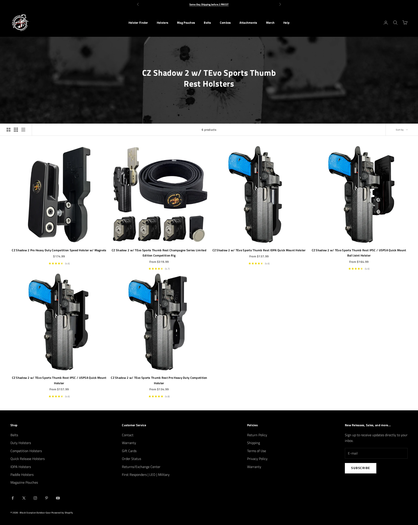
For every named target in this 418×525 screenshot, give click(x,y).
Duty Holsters (20, 442)
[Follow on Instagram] (35, 498)
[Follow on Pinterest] (46, 498)
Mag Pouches (186, 22)
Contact (127, 435)
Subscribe (360, 467)
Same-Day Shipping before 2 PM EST (209, 4)
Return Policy (257, 435)
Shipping (253, 442)
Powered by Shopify (62, 512)
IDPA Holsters (20, 466)
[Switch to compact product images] (23, 130)
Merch (270, 22)
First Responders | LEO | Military (146, 474)
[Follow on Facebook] (12, 498)
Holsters (162, 22)
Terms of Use (256, 450)
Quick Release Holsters (27, 458)
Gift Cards (129, 450)
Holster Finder (138, 22)
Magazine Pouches (24, 482)
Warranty (129, 442)
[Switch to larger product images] (8, 130)
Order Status (131, 458)
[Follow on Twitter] (24, 498)
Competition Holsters (26, 450)
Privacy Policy (257, 458)
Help (286, 22)
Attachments (248, 22)
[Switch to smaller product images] (16, 130)
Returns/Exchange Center (141, 466)
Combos (225, 22)
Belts (207, 22)
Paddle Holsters (22, 474)
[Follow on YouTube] (58, 498)
